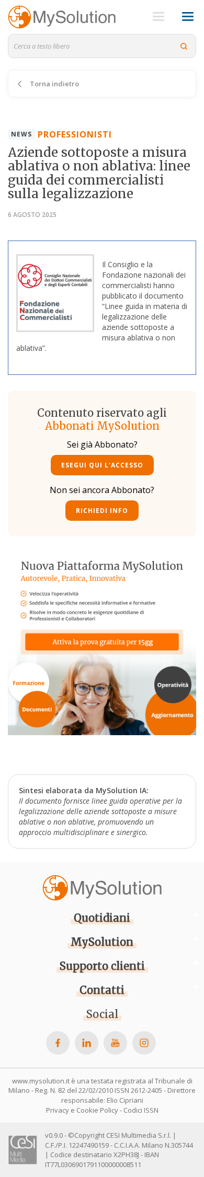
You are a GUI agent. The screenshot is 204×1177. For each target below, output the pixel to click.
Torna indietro (53, 83)
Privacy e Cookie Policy (82, 1110)
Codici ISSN (140, 1110)
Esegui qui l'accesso (102, 465)
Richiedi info (102, 510)
